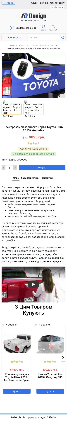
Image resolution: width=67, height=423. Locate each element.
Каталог (13, 37)
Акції (34, 3)
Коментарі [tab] (47, 178)
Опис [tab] (16, 178)
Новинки (43, 3)
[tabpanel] (33, 242)
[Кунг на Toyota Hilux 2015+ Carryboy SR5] (50, 343)
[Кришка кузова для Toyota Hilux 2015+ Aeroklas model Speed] (17, 343)
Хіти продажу (57, 3)
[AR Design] (33, 17)
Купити (42, 167)
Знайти (62, 37)
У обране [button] (9, 55)
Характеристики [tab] (30, 178)
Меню (10, 2)
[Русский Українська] (57, 7)
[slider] (33, 143)
